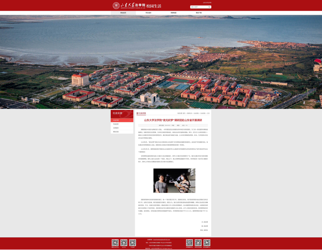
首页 (184, 113)
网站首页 (123, 13)
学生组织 (148, 13)
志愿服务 (116, 128)
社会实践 (116, 120)
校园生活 (189, 113)
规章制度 (173, 13)
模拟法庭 (116, 131)
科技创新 (116, 124)
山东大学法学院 (207, 2)
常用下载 (199, 13)
